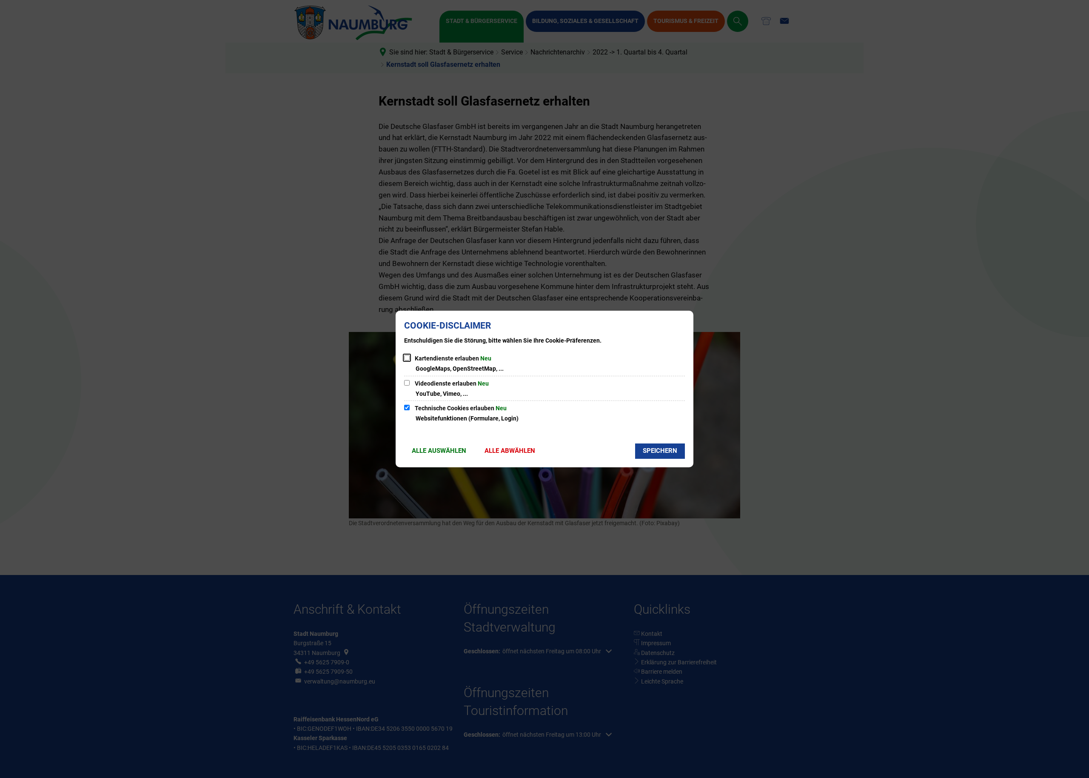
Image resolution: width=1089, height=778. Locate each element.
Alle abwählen (510, 451)
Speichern (660, 451)
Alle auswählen (439, 451)
